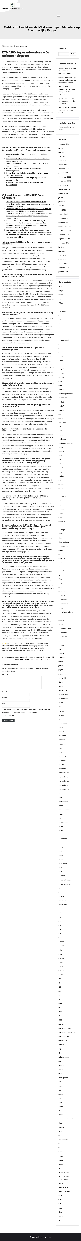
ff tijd (60, 579)
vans (60, 1152)
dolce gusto (63, 546)
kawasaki (62, 678)
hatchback (62, 633)
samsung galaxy (64, 1028)
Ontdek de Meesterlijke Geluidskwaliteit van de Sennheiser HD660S (67, 80)
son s (60, 1082)
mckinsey (62, 760)
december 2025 (64, 177)
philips (60, 855)
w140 (60, 1195)
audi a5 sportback (65, 394)
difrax (60, 534)
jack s (60, 666)
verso (60, 1156)
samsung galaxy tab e (66, 1032)
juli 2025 (61, 197)
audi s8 (61, 410)
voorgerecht (63, 1187)
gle (59, 616)
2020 (60, 286)
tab (59, 1098)
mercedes (62, 769)
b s (59, 427)
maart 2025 (63, 214)
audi (60, 385)
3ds (59, 299)
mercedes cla (63, 781)
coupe (60, 513)
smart (60, 1073)
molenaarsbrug (64, 810)
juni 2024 (61, 251)
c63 (59, 480)
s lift (60, 950)
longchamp (62, 723)
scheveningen (63, 1057)
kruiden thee (63, 694)
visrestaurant (63, 1172)
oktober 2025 (63, 185)
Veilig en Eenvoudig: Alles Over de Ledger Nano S (34, 659)
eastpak (61, 558)
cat (59, 492)
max (60, 748)
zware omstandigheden (35, 650)
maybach (62, 752)
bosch (60, 468)
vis (59, 1168)
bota (60, 472)
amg (60, 365)
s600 (60, 1020)
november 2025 (64, 181)
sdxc (60, 1061)
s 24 (60, 917)
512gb (60, 303)
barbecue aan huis (65, 443)
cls (59, 505)
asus (60, 381)
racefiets (61, 896)
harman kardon (64, 628)
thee (60, 1123)
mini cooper (63, 802)
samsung (61, 1024)
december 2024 (64, 226)
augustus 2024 (64, 243)
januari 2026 (63, 173)
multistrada (62, 822)
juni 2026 (61, 152)
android (61, 373)
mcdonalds (62, 756)
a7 (59, 348)
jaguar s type (63, 674)
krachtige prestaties (36, 646)
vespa (60, 1160)
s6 (59, 1016)
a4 (59, 328)
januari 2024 (63, 272)
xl (59, 1220)
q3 (59, 888)
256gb (60, 291)
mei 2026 (61, 156)
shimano (61, 1065)
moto (60, 814)
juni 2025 (61, 202)
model (60, 806)
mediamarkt (63, 764)
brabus (61, 476)
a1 (59, 315)
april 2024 (62, 259)
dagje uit (61, 521)
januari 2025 (63, 222)
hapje (60, 624)
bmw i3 (61, 464)
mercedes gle (63, 789)
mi (59, 793)
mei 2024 (62, 255)
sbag (60, 1053)
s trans (61, 970)
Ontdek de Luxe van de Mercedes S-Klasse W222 (67, 110)
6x (59, 307)
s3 (59, 995)
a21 (59, 319)
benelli (61, 451)
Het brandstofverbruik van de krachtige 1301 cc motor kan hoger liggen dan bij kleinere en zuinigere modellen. (28, 210)
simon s (61, 1069)
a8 (59, 352)
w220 (60, 1200)
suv (59, 1090)
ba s (60, 431)
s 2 (59, 913)
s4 (59, 999)
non (59, 834)
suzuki (60, 1094)
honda (60, 641)
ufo (59, 1135)
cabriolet (62, 488)
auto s (60, 418)
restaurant (62, 905)
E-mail (5, 697)
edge (60, 563)
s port (60, 962)
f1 (59, 567)
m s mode (62, 736)
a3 (59, 324)
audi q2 (61, 402)
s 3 (59, 921)
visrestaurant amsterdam (63, 1177)
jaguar (60, 670)
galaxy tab (62, 600)
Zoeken (62, 49)
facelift (61, 571)
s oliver (61, 958)
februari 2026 (63, 169)
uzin (59, 1144)
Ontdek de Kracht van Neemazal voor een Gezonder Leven (67, 71)
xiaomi (60, 1216)
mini (60, 797)
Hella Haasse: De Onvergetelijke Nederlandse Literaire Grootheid (28, 657)
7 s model (62, 311)
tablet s (61, 1106)
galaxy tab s (63, 604)
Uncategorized (64, 1139)
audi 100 (61, 389)
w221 (60, 1204)
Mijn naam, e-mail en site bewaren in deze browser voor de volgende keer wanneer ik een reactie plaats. (26, 710)
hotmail (61, 645)
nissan (60, 830)
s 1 (59, 909)
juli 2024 (61, 247)
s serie (60, 966)
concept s (62, 509)
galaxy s (61, 591)
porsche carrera (64, 884)
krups (60, 703)
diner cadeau (63, 542)
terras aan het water (66, 1119)
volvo (60, 1183)
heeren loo (62, 637)
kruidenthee (63, 699)
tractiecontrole (19, 650)
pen (60, 851)
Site (3, 703)
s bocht (61, 942)
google (61, 620)
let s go (61, 715)
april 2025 (62, 210)
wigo (60, 1208)
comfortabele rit (29, 643)
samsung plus (63, 1036)
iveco (60, 661)
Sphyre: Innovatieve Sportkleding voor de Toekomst (66, 101)
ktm (60, 707)
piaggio (61, 859)
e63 (59, 554)
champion (62, 497)
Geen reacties (21, 46)
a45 (60, 332)
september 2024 (65, 239)
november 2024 (64, 230)
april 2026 (62, 160)
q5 (59, 892)
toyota (61, 1127)
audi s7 (61, 406)
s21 (59, 991)
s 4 (59, 925)
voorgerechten (64, 1191)
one (59, 843)
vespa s (61, 1164)
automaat (62, 422)
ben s (60, 447)
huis (59, 649)
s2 (59, 983)
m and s (61, 727)
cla (59, 501)
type (60, 1131)
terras (60, 1115)
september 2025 (65, 189)
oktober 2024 (63, 235)
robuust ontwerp (28, 648)
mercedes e (63, 785)
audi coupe (62, 398)
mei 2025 (61, 206)
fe (59, 575)
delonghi (61, 530)
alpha (60, 361)
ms (59, 818)
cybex (60, 517)
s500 (60, 1012)
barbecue (62, 439)
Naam (5, 691)
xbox (60, 1212)
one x (60, 847)
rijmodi (18, 648)
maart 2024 (63, 263)
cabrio (61, 484)
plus (60, 867)
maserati (61, 744)
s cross (61, 946)
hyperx (61, 653)
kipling (60, 682)
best (60, 455)
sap (59, 1049)
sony (60, 1086)
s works (61, 975)
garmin (61, 608)
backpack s (63, 435)
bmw (60, 460)
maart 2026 (63, 165)
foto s (60, 583)
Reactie (5, 674)
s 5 (59, 929)
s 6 (59, 933)
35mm (61, 295)
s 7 (59, 937)
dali (59, 525)
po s (60, 872)
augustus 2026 (64, 144)
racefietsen (62, 900)
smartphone (63, 1078)
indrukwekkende (21, 646)
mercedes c (63, 777)
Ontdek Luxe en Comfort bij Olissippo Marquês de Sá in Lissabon (66, 91)
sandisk (61, 1045)
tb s (59, 1111)
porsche (61, 876)
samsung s (62, 1040)
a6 (59, 344)
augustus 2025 (64, 193)
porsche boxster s (65, 880)
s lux (60, 954)
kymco (61, 711)
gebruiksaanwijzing (65, 612)
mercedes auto (64, 773)
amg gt (61, 369)
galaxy (61, 587)
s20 (59, 987)
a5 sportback (63, 340)
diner (60, 538)
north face (62, 839)
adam (60, 357)
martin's (61, 740)
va (59, 1148)
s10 (59, 979)
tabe (60, 1102)
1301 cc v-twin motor (14, 643)
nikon (60, 826)
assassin (61, 377)
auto (60, 414)
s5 (59, 1008)
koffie (60, 686)
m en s (61, 731)
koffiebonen (63, 690)
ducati (60, 550)
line (59, 719)
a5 (59, 336)
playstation (62, 863)
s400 (60, 1003)
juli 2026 (61, 148)
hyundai (61, 657)
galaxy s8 (62, 596)
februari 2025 (63, 218)
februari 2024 (63, 268)
